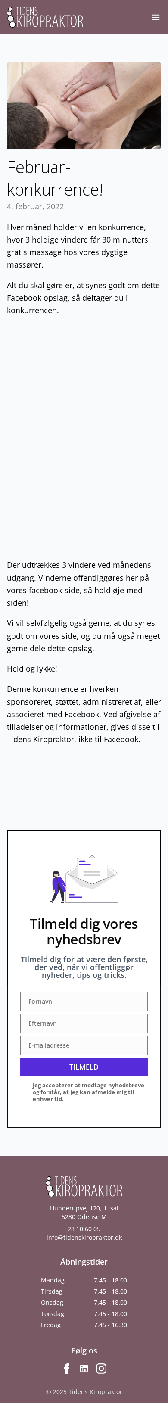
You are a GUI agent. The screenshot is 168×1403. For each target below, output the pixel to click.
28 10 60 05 (84, 1229)
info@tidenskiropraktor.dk (84, 1237)
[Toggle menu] (156, 17)
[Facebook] (67, 1368)
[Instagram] (101, 1368)
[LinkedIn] (84, 1368)
